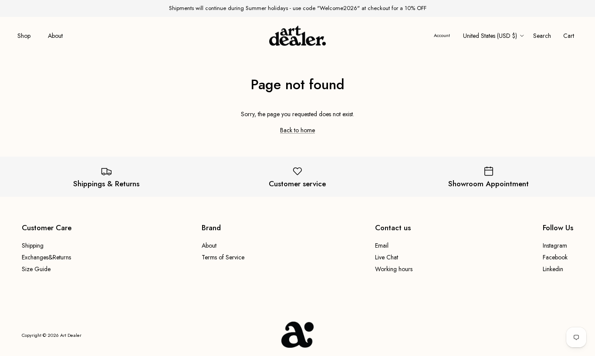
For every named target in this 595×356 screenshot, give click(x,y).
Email (382, 245)
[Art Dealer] (297, 36)
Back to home (297, 130)
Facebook (555, 257)
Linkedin (553, 269)
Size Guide (36, 269)
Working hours (393, 269)
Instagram (555, 245)
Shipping (33, 245)
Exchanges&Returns (46, 257)
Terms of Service (223, 257)
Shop (23, 35)
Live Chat (386, 257)
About (55, 35)
